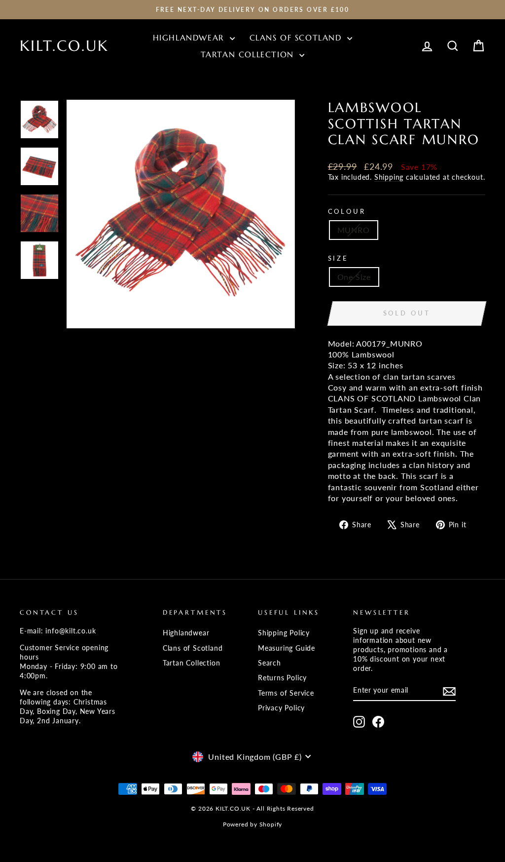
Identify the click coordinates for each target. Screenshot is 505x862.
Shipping (388, 177)
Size (338, 258)
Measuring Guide (286, 648)
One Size (354, 276)
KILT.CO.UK (64, 46)
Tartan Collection (249, 54)
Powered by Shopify (252, 824)
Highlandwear (190, 37)
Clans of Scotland (297, 37)
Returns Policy (282, 678)
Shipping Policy (284, 633)
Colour (347, 211)
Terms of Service (286, 693)
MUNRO (353, 230)
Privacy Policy (281, 708)
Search (269, 663)
